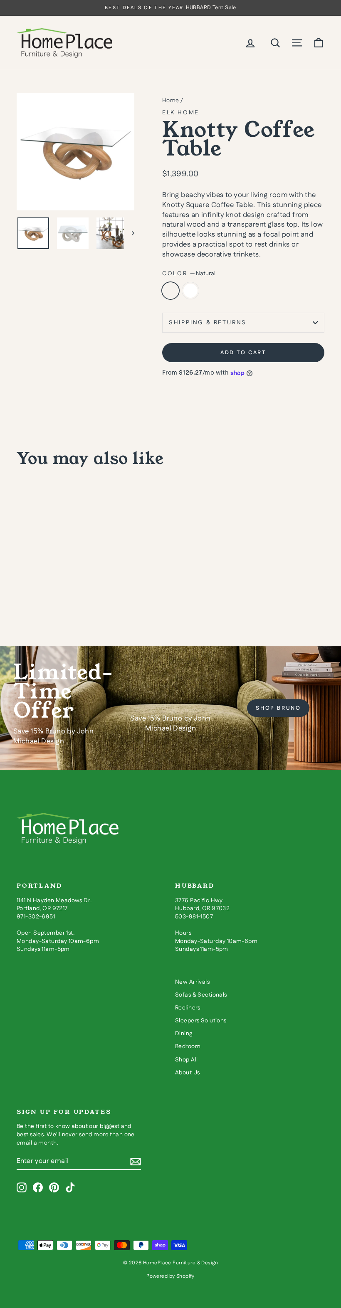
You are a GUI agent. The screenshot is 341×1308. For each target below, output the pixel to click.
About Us (187, 1073)
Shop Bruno (278, 708)
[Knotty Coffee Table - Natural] (22, 597)
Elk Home (180, 113)
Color (188, 274)
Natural (170, 290)
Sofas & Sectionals (201, 995)
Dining (184, 1033)
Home (170, 100)
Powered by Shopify (170, 1276)
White (190, 290)
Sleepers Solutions (201, 1021)
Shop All (186, 1060)
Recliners (187, 1008)
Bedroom (187, 1046)
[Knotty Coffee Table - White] (33, 597)
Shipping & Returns (208, 322)
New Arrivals (192, 982)
